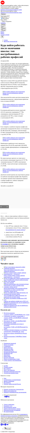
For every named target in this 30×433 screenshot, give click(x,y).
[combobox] (7, 428)
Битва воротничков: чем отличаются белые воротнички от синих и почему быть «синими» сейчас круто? (15, 290)
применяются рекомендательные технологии (14, 415)
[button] (2, 32)
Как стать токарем (9, 282)
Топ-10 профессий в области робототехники (16, 279)
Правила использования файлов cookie (11, 12)
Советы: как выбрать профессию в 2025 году (16, 301)
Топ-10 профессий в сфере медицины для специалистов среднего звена (15, 296)
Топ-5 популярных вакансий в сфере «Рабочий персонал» (14, 270)
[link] (3, 28)
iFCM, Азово (20, 331)
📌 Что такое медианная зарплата (9, 256)
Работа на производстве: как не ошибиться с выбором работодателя (16, 306)
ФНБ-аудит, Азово (24, 314)
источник (5, 244)
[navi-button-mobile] (2, 36)
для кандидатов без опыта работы (15, 229)
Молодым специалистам (10, 41)
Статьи (6, 40)
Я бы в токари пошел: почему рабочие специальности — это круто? (14, 276)
